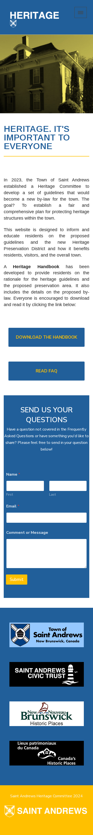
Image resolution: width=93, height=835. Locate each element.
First (9, 494)
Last (52, 494)
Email (12, 506)
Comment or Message (27, 532)
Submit (17, 579)
